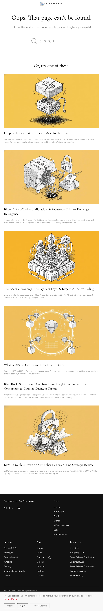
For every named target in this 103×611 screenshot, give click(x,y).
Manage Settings (40, 606)
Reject (22, 606)
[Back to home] (52, 4)
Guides (7, 575)
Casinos (41, 575)
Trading (7, 566)
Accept (9, 606)
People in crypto (11, 557)
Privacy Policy (10, 599)
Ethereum (8, 552)
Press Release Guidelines (82, 566)
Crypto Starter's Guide (14, 571)
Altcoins (8, 561)
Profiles (40, 571)
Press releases (60, 534)
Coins (39, 552)
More (40, 542)
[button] (5, 4)
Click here (10, 508)
